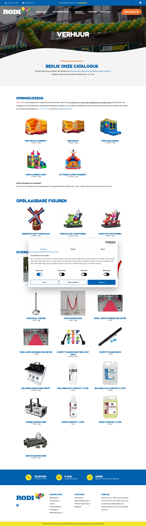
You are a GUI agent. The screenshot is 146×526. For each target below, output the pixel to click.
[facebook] (140, 3)
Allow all (102, 282)
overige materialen (103, 71)
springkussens (75, 71)
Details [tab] (73, 249)
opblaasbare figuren (88, 71)
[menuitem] (42, 11)
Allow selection (73, 282)
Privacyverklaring (55, 507)
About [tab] (103, 249)
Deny (44, 282)
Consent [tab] (43, 249)
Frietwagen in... (55, 510)
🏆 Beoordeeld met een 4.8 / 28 (68, 3)
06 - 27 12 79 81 (43, 109)
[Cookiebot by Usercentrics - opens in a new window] (107, 242)
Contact (52, 504)
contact (89, 74)
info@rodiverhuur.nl (65, 109)
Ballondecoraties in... (57, 513)
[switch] (62, 274)
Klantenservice (54, 501)
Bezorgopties (54, 498)
